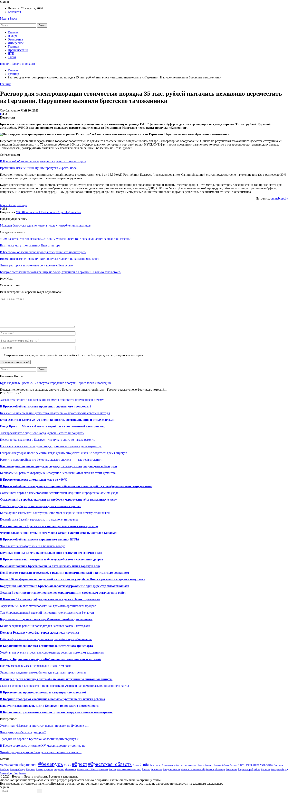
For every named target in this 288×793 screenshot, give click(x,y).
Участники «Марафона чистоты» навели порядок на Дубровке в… (44, 725)
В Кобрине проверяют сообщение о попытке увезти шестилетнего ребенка (52, 699)
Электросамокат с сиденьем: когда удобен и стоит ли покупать (42, 433)
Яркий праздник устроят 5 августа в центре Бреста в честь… (41, 752)
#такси (3, 773)
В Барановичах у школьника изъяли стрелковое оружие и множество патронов (56, 712)
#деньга (233, 765)
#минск (70, 769)
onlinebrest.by (279, 198)
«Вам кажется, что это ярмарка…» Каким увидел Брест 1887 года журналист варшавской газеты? (65, 238)
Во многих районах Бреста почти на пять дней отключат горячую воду (50, 566)
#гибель (145, 764)
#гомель (157, 765)
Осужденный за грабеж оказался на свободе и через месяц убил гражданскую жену (58, 499)
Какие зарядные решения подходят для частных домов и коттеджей (45, 626)
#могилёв (103, 770)
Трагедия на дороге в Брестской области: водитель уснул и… (41, 739)
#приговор (244, 769)
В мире (12, 36)
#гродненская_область (193, 765)
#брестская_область (110, 764)
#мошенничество (129, 769)
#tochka (4, 764)
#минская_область (88, 769)
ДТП (11, 53)
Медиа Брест (8, 18)
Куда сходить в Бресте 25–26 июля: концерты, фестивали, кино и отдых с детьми (57, 419)
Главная (13, 32)
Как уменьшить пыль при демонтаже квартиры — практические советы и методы (55, 413)
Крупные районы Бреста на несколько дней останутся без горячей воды (51, 552)
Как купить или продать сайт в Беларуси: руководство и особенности (49, 705)
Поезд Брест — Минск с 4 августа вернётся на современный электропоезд (52, 426)
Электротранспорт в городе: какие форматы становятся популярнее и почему (52, 399)
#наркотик (156, 769)
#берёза (67, 765)
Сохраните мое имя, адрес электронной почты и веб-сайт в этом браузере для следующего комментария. (74, 355)
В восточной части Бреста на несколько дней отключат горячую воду (49, 526)
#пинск (210, 769)
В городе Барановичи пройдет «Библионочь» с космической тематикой (50, 659)
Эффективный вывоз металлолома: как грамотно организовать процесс (48, 606)
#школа (22, 773)
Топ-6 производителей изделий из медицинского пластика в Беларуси (47, 612)
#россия (265, 769)
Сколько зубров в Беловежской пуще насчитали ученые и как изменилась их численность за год (64, 685)
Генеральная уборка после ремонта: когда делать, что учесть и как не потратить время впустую (63, 453)
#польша (231, 769)
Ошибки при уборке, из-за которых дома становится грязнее (40, 506)
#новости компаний (193, 769)
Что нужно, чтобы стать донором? (23, 732)
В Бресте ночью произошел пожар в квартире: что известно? (43, 692)
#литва (39, 769)
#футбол (12, 773)
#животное (252, 764)
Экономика (15, 39)
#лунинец (48, 769)
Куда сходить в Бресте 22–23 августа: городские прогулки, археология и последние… (57, 383)
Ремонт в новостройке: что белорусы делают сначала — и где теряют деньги (51, 459)
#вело (135, 765)
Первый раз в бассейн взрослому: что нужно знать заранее (39, 519)
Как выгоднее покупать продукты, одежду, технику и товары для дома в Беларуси (58, 466)
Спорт (12, 57)
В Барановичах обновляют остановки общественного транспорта (46, 645)
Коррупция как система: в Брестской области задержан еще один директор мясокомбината (64, 586)
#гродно (209, 765)
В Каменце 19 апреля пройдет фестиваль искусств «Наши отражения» (50, 599)
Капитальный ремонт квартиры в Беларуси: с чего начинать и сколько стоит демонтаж (58, 473)
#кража (30, 769)
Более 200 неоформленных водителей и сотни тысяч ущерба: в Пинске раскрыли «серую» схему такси (72, 579)
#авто (13, 765)
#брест (4, 205)
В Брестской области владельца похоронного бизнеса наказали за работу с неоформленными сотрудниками (76, 486)
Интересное (16, 43)
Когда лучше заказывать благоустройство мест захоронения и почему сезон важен (55, 512)
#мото (112, 769)
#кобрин (4, 769)
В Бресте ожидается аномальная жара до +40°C (33, 479)
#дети (241, 764)
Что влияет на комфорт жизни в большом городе (32, 546)
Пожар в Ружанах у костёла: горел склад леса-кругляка (39, 632)
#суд (284, 769)
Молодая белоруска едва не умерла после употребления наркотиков (45, 225)
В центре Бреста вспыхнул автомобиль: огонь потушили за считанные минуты (56, 679)
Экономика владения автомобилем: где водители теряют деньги (43, 672)
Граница (13, 46)
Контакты (14, 11)
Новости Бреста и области (17, 63)
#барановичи (28, 765)
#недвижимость (171, 769)
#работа (255, 769)
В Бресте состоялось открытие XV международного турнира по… (44, 745)
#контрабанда (18, 205)
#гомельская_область (172, 765)
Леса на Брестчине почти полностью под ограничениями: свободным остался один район (63, 592)
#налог (146, 769)
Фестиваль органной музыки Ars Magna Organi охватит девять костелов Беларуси (58, 532)
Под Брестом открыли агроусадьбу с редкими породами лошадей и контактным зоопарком (64, 572)
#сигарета (276, 769)
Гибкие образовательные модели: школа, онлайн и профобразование (46, 639)
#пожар (220, 769)
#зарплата (266, 764)
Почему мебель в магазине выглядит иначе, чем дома (35, 665)
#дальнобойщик (221, 765)
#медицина (59, 769)
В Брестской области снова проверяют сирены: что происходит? (43, 161)
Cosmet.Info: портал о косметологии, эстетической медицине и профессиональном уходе (59, 493)
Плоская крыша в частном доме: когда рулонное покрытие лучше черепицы (50, 446)
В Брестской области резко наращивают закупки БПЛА (39, 539)
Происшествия (18, 50)
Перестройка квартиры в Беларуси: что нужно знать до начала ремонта (47, 439)
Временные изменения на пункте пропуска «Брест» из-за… (40, 168)
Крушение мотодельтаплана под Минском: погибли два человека (46, 619)
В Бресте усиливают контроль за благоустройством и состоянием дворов (51, 559)
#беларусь (50, 764)
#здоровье (278, 765)
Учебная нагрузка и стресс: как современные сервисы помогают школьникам (52, 652)
